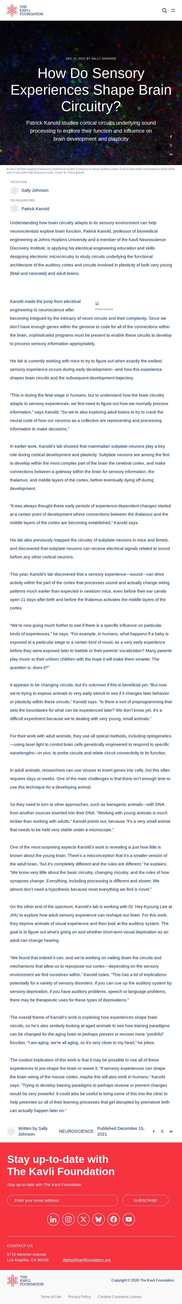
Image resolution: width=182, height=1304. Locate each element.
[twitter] (83, 1219)
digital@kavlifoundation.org (87, 1260)
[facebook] (113, 1219)
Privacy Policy (79, 1297)
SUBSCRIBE (145, 1200)
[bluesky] (98, 1219)
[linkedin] (53, 1219)
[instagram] (68, 1219)
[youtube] (129, 1219)
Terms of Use (51, 1297)
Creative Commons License (120, 1297)
